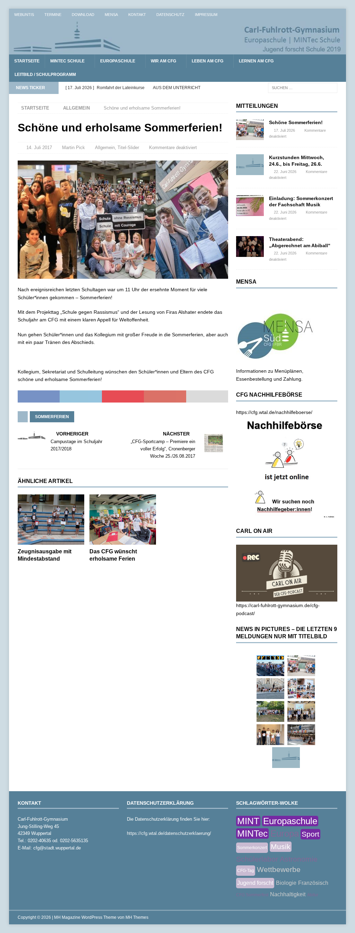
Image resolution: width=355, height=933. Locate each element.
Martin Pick (73, 147)
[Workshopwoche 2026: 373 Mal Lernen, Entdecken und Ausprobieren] (301, 688)
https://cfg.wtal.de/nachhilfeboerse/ (274, 412)
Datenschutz (170, 14)
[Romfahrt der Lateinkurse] (270, 688)
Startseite (27, 61)
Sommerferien (52, 416)
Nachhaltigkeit (287, 894)
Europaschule (117, 61)
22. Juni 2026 (285, 172)
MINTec (252, 833)
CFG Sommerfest (252, 894)
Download (83, 14)
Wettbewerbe (279, 869)
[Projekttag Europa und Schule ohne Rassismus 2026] (301, 734)
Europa (284, 833)
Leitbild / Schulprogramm (45, 74)
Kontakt (137, 14)
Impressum (206, 14)
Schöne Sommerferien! (296, 122)
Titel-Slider (128, 147)
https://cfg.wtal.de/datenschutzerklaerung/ (169, 833)
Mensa (111, 14)
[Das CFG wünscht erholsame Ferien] (122, 519)
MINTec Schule (67, 61)
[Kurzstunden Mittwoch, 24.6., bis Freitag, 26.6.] (250, 164)
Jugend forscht (255, 883)
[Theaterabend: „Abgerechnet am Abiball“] (250, 246)
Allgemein (105, 147)
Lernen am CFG (256, 61)
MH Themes (136, 917)
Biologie (286, 883)
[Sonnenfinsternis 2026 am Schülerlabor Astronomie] (270, 665)
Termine (52, 14)
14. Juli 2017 (39, 147)
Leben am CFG (207, 61)
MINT (248, 821)
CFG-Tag (245, 870)
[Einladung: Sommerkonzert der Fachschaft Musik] (250, 205)
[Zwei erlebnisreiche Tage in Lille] (270, 711)
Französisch (313, 883)
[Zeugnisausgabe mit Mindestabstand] (51, 519)
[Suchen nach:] (302, 87)
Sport (310, 834)
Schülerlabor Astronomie (277, 859)
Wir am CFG (163, 61)
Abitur (312, 894)
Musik (281, 846)
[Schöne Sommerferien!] (250, 129)
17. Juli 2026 (284, 130)
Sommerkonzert (252, 847)
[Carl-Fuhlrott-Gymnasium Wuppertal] (177, 50)
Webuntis (24, 14)
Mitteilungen (257, 106)
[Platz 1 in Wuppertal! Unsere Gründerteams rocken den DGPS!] (270, 734)
